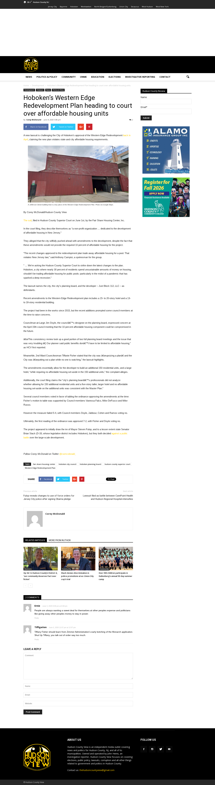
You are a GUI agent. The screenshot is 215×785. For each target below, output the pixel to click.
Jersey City (52, 6)
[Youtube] (169, 749)
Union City (123, 6)
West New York (162, 6)
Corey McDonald (33, 119)
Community (69, 76)
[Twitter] (161, 749)
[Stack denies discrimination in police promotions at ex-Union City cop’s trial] (78, 558)
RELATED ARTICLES (35, 540)
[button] (188, 77)
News (29, 76)
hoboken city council (67, 464)
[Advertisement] (107, 32)
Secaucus (135, 6)
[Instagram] (152, 749)
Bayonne (63, 6)
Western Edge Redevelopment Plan (40, 468)
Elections (115, 76)
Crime (83, 76)
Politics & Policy (47, 76)
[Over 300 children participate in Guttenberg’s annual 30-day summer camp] (116, 558)
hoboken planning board (90, 464)
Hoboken (74, 6)
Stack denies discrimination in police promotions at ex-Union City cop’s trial (77, 576)
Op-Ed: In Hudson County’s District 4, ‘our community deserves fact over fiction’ (40, 576)
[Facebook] (144, 749)
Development (29, 90)
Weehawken (86, 6)
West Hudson (147, 6)
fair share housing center (44, 464)
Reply (36, 618)
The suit (27, 220)
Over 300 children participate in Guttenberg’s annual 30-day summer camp (115, 576)
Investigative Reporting (140, 76)
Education (97, 76)
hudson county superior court (117, 464)
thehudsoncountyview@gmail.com (96, 770)
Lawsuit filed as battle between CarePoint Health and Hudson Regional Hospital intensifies (108, 497)
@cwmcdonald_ (67, 454)
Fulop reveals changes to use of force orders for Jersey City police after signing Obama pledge (48, 497)
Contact (164, 76)
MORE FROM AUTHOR (60, 540)
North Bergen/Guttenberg (105, 6)
